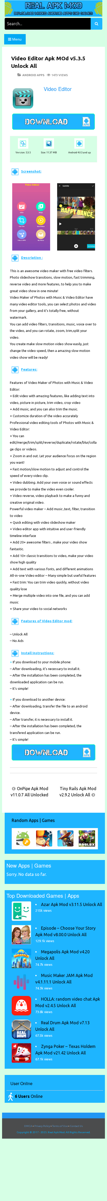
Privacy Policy (42, 1126)
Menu (16, 39)
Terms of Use (60, 1126)
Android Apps (33, 75)
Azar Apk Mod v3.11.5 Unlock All (71, 904)
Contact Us (76, 1126)
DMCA (28, 1126)
